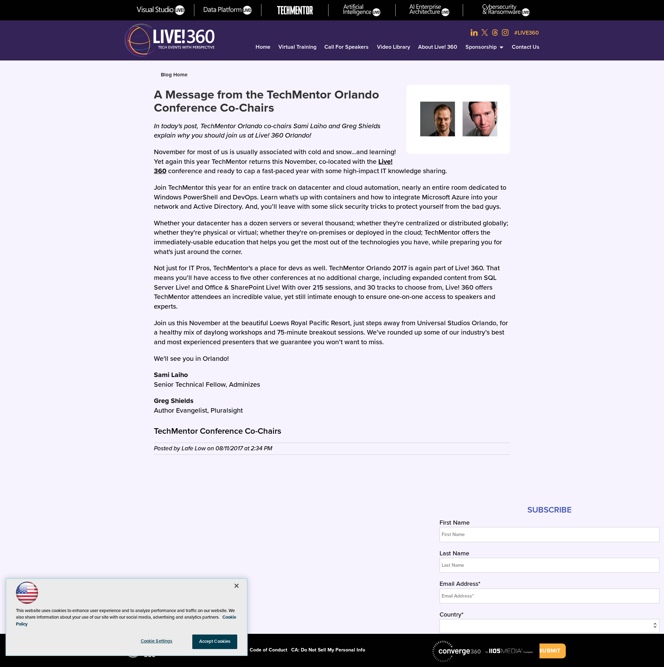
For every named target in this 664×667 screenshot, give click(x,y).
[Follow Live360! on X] (484, 32)
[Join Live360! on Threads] (494, 32)
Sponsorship (481, 47)
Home (263, 47)
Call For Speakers (346, 47)
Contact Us (526, 47)
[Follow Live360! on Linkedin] (474, 32)
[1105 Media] (509, 651)
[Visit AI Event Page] (361, 10)
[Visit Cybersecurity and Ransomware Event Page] (506, 10)
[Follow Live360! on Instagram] (505, 32)
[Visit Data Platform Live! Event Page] (228, 10)
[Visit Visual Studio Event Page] (161, 10)
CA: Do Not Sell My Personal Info (328, 650)
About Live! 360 (437, 47)
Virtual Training (297, 47)
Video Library (393, 47)
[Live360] (169, 40)
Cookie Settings (157, 641)
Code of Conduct (268, 650)
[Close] (236, 585)
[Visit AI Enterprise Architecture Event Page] (429, 10)
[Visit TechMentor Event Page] (295, 10)
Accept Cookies (215, 641)
